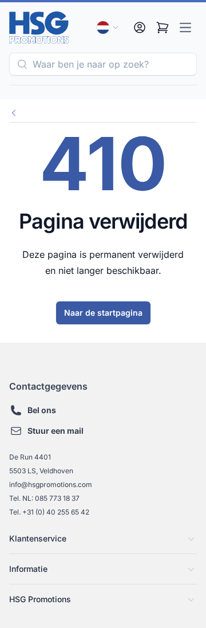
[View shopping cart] (162, 27)
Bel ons (41, 410)
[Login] (139, 27)
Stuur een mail (55, 430)
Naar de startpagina (103, 312)
